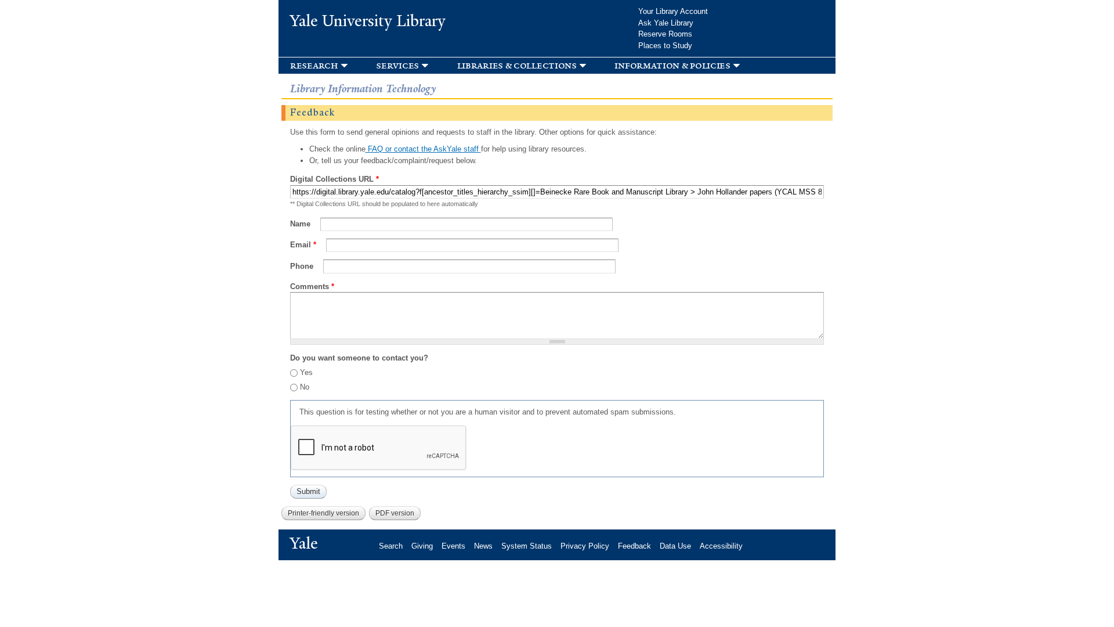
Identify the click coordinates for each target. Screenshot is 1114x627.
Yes (306, 372)
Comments (312, 286)
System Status (526, 546)
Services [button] (397, 65)
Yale (304, 543)
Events (453, 546)
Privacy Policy (584, 546)
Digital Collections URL (334, 179)
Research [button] (314, 65)
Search (391, 546)
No (304, 387)
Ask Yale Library (665, 23)
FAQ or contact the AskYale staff (423, 149)
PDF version (394, 513)
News (483, 546)
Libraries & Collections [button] (517, 65)
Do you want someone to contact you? (359, 358)
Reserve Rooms (665, 34)
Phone (303, 266)
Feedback (634, 546)
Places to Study (665, 45)
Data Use (675, 546)
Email (303, 244)
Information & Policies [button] (672, 65)
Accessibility (721, 546)
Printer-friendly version (323, 513)
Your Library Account (673, 11)
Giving (422, 546)
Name (301, 223)
